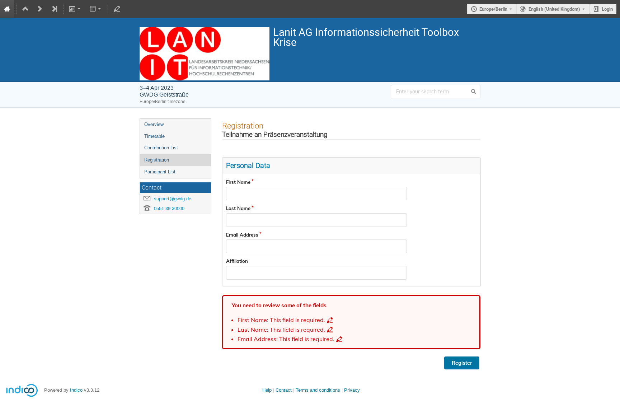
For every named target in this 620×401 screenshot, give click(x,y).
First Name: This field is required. (281, 320)
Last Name (238, 208)
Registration (156, 160)
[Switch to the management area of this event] (117, 9)
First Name (238, 182)
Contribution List (161, 147)
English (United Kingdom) (554, 9)
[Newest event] (54, 9)
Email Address (242, 235)
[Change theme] (95, 9)
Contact (284, 390)
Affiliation (237, 261)
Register (462, 363)
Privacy (352, 390)
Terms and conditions (318, 390)
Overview (154, 124)
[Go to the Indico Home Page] (7, 9)
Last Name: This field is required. (281, 329)
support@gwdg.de (172, 199)
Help (267, 390)
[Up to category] (25, 9)
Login (607, 9)
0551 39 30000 (169, 208)
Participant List (159, 171)
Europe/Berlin (493, 9)
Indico (76, 390)
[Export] (75, 9)
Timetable (154, 136)
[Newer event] (40, 9)
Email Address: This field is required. (286, 339)
